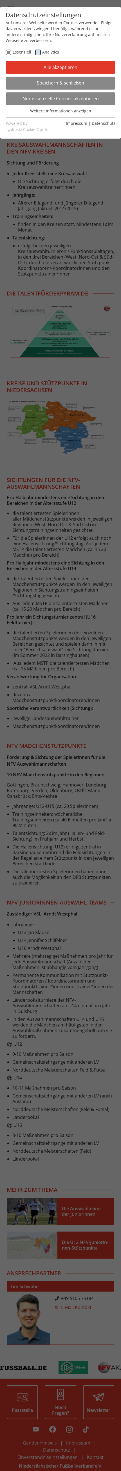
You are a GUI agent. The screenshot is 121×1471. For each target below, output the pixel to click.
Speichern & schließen (60, 83)
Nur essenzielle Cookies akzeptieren (61, 98)
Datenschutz (103, 123)
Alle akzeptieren (60, 67)
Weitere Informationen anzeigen (60, 111)
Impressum (76, 123)
